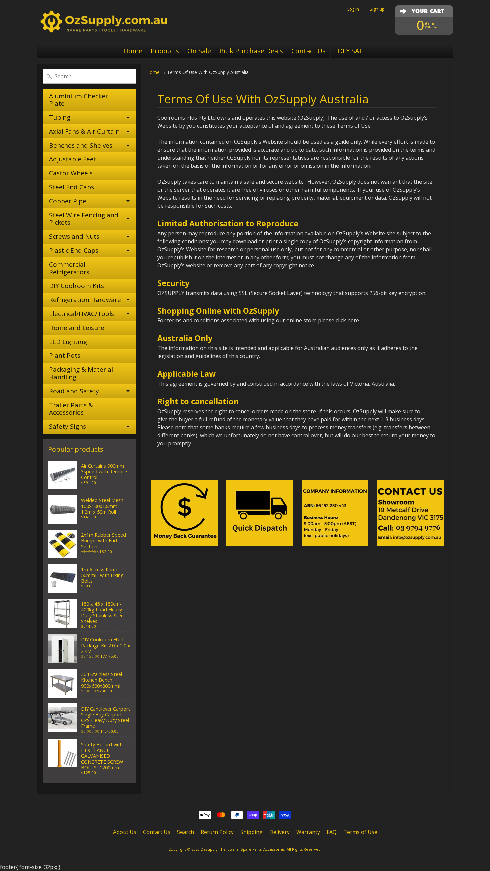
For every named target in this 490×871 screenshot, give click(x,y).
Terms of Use (360, 832)
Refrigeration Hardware (85, 299)
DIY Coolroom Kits (76, 285)
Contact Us (308, 50)
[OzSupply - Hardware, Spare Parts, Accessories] (103, 22)
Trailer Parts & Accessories (71, 409)
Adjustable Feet (72, 159)
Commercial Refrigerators (69, 268)
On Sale (199, 50)
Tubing (59, 117)
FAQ (332, 832)
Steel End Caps (71, 187)
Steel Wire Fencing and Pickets (83, 219)
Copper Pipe (67, 201)
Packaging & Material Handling (81, 373)
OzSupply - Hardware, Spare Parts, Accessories (242, 849)
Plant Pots (64, 355)
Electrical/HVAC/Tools (81, 313)
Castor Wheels (71, 173)
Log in (353, 9)
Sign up (377, 9)
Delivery (279, 832)
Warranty (308, 832)
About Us (124, 832)
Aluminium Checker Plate (78, 100)
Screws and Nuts (74, 236)
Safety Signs (67, 426)
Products (165, 50)
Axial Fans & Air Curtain (84, 131)
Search (185, 832)
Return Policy (217, 832)
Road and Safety (74, 391)
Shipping (251, 832)
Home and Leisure (76, 327)
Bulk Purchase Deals (251, 50)
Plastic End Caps (73, 250)
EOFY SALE (350, 50)
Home (132, 50)
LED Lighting (68, 341)
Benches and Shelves (80, 145)
